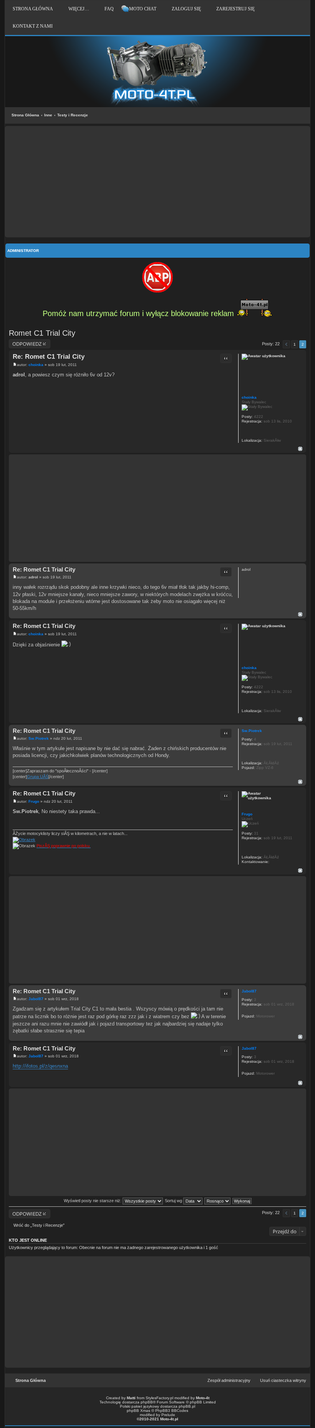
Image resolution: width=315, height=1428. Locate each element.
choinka (249, 397)
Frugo (247, 814)
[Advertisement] (157, 181)
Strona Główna (25, 115)
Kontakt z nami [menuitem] (33, 26)
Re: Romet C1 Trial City (49, 356)
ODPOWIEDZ (26, 343)
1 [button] (294, 344)
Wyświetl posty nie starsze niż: (93, 1200)
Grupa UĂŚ (37, 776)
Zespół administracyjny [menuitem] (228, 1380)
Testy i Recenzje (72, 115)
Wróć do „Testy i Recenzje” (39, 1225)
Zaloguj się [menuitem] (186, 9)
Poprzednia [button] (286, 344)
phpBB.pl (187, 1406)
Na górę (300, 449)
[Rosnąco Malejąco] (217, 1200)
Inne (48, 115)
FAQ (109, 9)
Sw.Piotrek (252, 731)
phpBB (147, 1402)
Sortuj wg (174, 1200)
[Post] (15, 365)
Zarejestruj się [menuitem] (235, 9)
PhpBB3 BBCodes (171, 1410)
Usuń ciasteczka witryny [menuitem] (283, 1380)
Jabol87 (249, 991)
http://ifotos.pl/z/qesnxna (40, 1066)
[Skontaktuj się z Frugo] (273, 862)
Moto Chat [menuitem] (142, 9)
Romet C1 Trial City (42, 333)
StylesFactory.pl (159, 1398)
